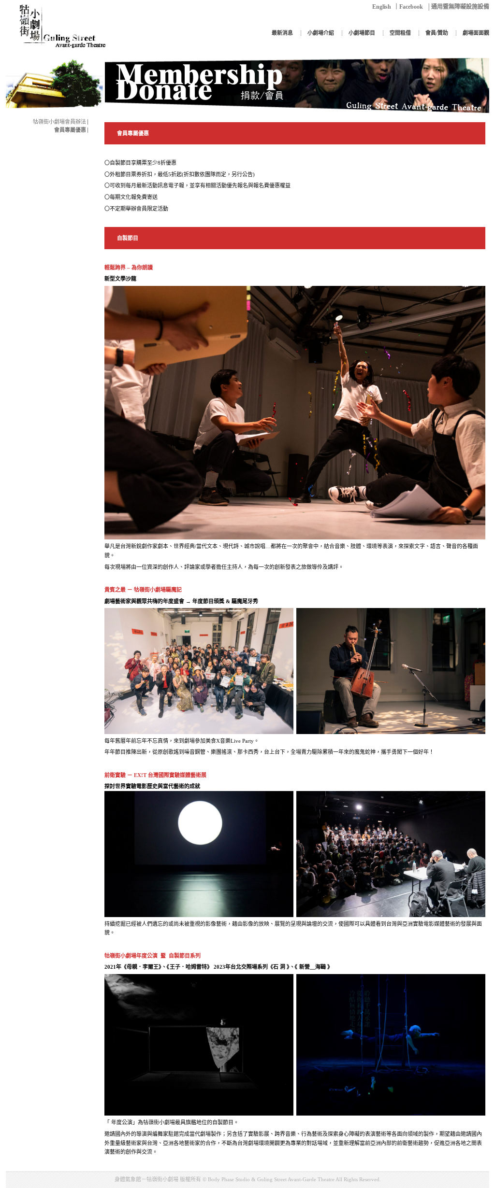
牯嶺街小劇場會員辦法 (59, 122)
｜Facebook (408, 6)
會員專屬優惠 (70, 130)
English (381, 6)
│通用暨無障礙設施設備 (458, 6)
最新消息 (282, 33)
